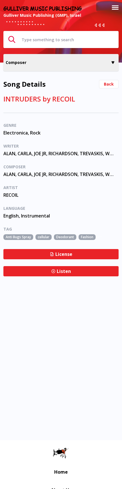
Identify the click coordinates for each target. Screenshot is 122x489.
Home (61, 472)
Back (109, 84)
